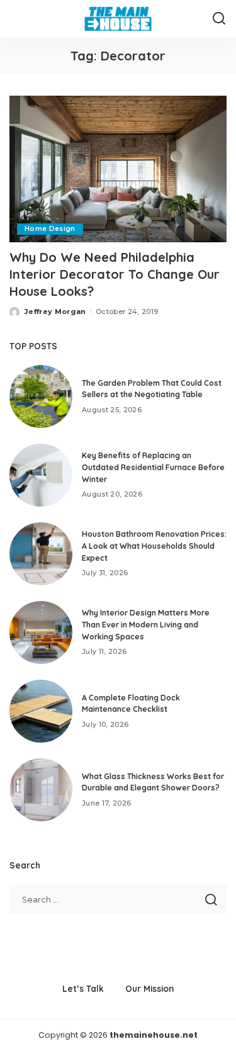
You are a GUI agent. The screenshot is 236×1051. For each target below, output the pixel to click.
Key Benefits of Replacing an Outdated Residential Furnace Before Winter (153, 467)
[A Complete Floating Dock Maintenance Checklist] (40, 711)
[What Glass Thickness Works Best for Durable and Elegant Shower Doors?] (40, 789)
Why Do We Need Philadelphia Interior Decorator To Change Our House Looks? (114, 274)
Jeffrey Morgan (55, 311)
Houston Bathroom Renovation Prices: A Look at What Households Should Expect (154, 545)
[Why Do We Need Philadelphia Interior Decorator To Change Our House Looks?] (118, 169)
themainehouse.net (154, 1035)
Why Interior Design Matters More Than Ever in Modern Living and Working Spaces (146, 624)
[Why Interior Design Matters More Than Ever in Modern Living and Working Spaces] (40, 632)
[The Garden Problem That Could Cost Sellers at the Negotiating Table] (40, 396)
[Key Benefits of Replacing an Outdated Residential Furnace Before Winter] (40, 475)
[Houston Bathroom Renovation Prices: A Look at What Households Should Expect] (40, 553)
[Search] (219, 19)
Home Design (50, 229)
